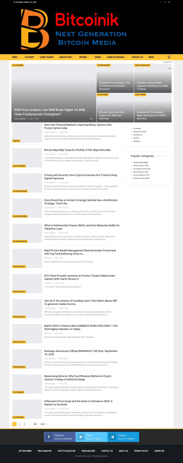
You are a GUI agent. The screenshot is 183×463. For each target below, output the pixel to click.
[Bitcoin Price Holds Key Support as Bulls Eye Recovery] (115, 108)
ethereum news (104, 65)
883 (35, 424)
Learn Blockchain (115, 57)
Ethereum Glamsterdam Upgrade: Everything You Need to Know (152, 85)
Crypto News (140, 95)
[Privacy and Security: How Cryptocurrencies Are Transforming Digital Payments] (27, 183)
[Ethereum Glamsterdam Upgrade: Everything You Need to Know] (153, 78)
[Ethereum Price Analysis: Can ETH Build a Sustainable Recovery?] (115, 78)
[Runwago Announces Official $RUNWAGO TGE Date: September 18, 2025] (27, 359)
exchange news (141, 169)
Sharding (137, 128)
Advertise (159, 451)
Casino (98, 57)
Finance (16, 141)
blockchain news (20, 191)
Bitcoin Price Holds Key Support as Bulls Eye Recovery (111, 115)
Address (136, 141)
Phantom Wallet (139, 132)
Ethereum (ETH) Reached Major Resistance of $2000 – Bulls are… (152, 115)
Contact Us (137, 57)
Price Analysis (44, 451)
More (151, 57)
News (14, 57)
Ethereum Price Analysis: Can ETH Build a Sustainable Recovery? (114, 85)
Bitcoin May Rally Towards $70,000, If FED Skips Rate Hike (77, 149)
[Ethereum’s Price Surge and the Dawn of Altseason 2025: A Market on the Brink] (27, 409)
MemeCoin (137, 135)
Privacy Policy (141, 451)
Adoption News (19, 166)
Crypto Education (142, 65)
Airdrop (136, 138)
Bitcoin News (103, 95)
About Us (123, 451)
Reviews (83, 57)
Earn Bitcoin (65, 57)
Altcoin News (17, 65)
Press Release (19, 267)
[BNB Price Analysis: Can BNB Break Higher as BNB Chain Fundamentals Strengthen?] (54, 93)
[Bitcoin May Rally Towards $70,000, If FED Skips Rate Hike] (27, 158)
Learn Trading (47, 57)
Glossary (29, 57)
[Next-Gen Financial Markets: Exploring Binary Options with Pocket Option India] (27, 132)
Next (43, 424)
